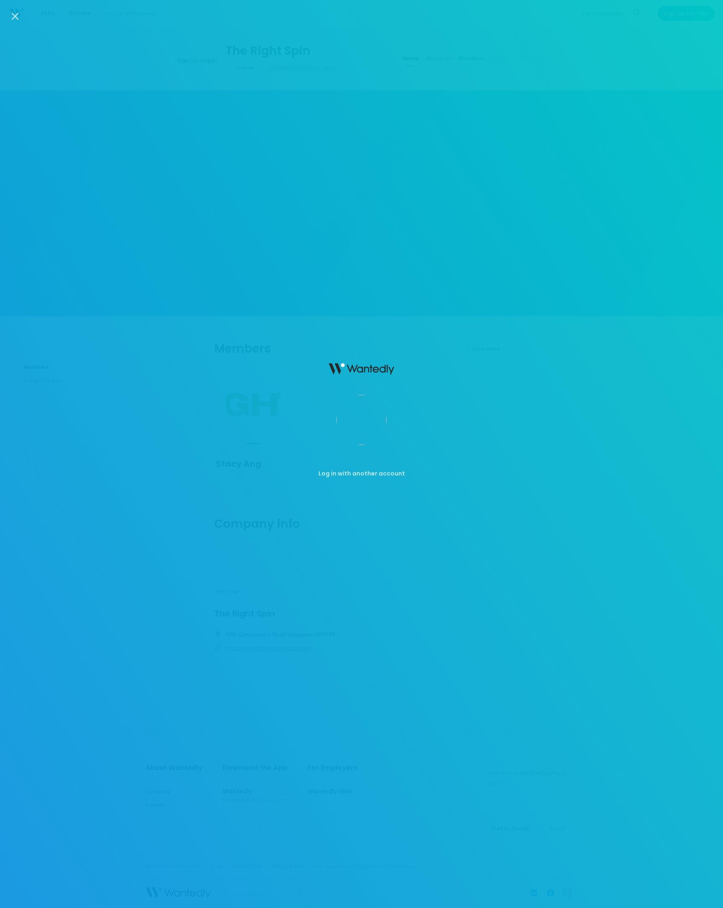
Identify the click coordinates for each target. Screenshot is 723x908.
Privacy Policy (426, 894)
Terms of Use (379, 894)
